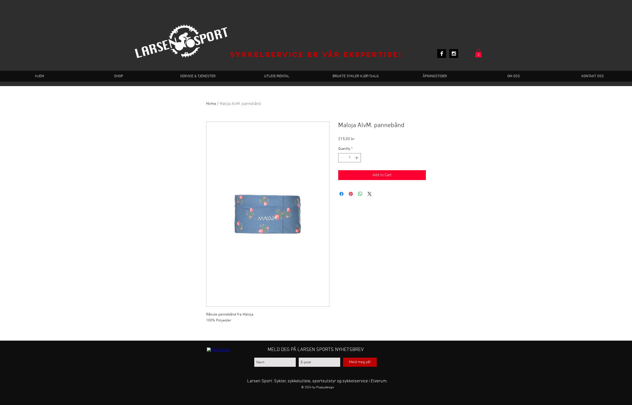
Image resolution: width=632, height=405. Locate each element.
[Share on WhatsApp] (360, 194)
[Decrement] (342, 157)
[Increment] (357, 157)
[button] (478, 53)
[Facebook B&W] (441, 53)
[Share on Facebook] (341, 194)
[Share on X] (370, 194)
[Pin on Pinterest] (351, 194)
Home (211, 103)
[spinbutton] (349, 157)
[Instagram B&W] (453, 53)
